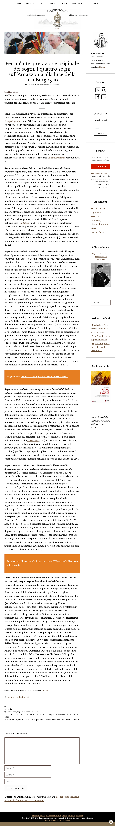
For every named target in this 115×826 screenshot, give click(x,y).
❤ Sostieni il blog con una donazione (57, 820)
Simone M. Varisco (38, 816)
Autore (53, 3)
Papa (19, 712)
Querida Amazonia (30, 712)
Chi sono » (102, 67)
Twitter (64, 816)
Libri (43, 3)
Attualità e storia (99, 208)
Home (18, 3)
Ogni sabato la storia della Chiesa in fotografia (100, 256)
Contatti (95, 3)
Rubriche (30, 3)
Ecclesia (8, 709)
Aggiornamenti (78, 3)
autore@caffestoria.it (53, 816)
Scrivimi (44, 691)
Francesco (11, 712)
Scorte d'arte (97, 232)
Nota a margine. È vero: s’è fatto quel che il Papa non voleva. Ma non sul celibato (43, 720)
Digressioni (96, 212)
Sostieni (63, 3)
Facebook (79, 816)
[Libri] (101, 40)
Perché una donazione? (100, 173)
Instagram (71, 816)
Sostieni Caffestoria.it (18, 697)
